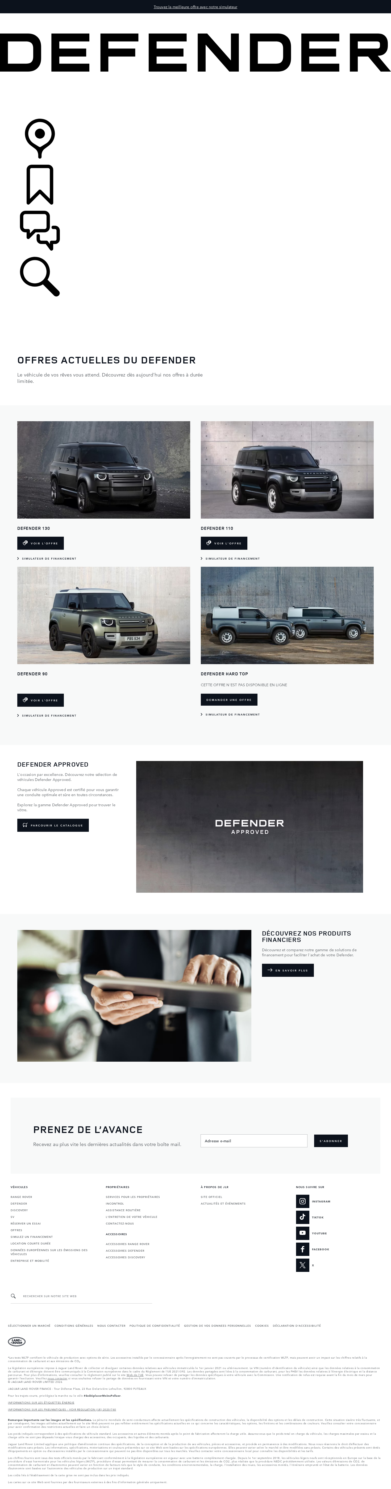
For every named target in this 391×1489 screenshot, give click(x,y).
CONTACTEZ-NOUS (120, 1223)
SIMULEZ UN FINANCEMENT (32, 1236)
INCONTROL (115, 1203)
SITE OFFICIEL (211, 1196)
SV (12, 1216)
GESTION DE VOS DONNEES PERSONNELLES (217, 1325)
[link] (195, 96)
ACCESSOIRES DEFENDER (125, 1250)
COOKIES (262, 1325)
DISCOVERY (19, 1210)
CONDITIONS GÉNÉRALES (74, 1325)
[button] (195, 15)
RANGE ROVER (21, 1196)
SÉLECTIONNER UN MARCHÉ (29, 1325)
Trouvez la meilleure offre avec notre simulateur (196, 6)
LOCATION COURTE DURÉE (31, 1243)
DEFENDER (19, 1203)
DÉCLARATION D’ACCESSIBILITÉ (297, 1325)
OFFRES (16, 1230)
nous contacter (58, 1378)
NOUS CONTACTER (111, 1325)
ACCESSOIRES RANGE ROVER (127, 1244)
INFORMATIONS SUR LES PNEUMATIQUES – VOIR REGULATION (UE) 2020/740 (62, 1409)
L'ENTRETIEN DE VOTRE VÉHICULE (131, 1216)
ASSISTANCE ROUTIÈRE (123, 1210)
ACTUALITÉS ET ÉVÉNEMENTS (223, 1203)
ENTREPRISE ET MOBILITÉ (30, 1260)
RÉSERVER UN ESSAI (26, 1223)
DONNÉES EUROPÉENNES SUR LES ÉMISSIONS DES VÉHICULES (49, 1252)
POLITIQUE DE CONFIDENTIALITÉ (155, 1325)
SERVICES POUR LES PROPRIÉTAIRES (133, 1196)
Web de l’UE (135, 1374)
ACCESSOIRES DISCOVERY (125, 1257)
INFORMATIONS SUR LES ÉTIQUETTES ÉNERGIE (41, 1402)
